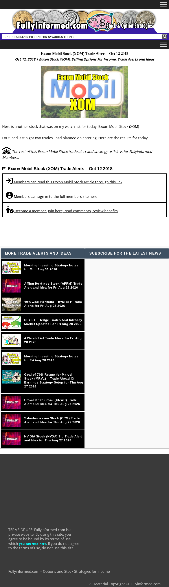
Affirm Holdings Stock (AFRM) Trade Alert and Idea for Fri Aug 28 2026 (53, 285)
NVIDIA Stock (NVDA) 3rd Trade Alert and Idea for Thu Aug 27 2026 (53, 438)
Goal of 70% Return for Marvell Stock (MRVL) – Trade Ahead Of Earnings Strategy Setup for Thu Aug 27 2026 (53, 380)
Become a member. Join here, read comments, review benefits (66, 211)
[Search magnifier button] (164, 36)
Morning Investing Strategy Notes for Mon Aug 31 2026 (51, 267)
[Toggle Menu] (163, 4)
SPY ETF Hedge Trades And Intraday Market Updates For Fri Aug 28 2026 (53, 322)
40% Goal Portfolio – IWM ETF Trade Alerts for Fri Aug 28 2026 (53, 303)
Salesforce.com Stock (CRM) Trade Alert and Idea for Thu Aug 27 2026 (52, 420)
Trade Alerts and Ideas (136, 59)
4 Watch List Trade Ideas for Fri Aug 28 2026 (53, 340)
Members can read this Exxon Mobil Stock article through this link (67, 182)
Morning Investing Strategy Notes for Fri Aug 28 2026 (51, 358)
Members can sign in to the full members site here (55, 196)
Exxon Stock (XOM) (54, 59)
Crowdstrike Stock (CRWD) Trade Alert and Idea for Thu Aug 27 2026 (52, 402)
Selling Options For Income (94, 59)
